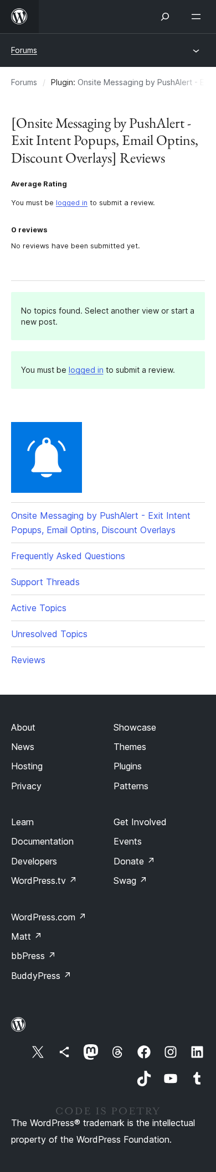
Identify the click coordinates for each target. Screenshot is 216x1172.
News (22, 746)
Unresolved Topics (49, 633)
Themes (130, 746)
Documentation (42, 841)
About (23, 727)
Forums (24, 50)
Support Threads (45, 581)
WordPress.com (48, 917)
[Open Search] (165, 16)
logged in (72, 203)
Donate (134, 861)
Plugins (128, 766)
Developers (34, 861)
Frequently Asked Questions (68, 555)
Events (128, 841)
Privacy (26, 785)
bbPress (33, 955)
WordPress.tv (44, 880)
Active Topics (38, 607)
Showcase (135, 727)
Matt (26, 936)
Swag (130, 880)
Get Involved (140, 821)
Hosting (27, 766)
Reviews (28, 659)
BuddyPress (41, 975)
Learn (22, 821)
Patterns (131, 785)
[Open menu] (198, 16)
